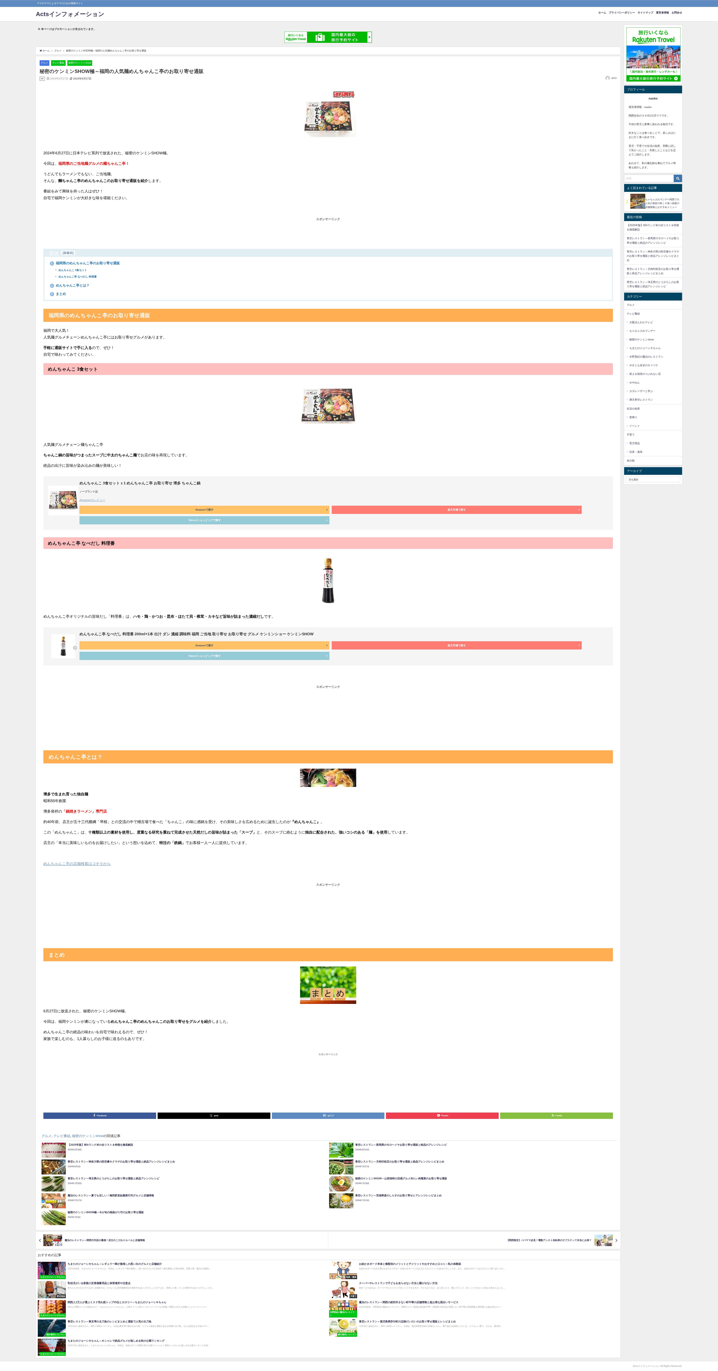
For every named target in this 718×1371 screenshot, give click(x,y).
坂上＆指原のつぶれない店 (645, 374)
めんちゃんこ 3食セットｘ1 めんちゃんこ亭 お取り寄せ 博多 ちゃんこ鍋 (139, 483)
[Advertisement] (328, 230)
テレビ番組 (58, 63)
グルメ (44, 63)
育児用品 (634, 443)
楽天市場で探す (457, 509)
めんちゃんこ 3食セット (72, 270)
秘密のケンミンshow (79, 63)
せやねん (634, 382)
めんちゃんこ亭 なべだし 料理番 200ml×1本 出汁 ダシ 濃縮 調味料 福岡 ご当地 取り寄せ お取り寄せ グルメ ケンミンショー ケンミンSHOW (196, 634)
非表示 (68, 253)
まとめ (58, 293)
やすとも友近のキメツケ (643, 365)
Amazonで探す (204, 509)
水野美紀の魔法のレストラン (646, 356)
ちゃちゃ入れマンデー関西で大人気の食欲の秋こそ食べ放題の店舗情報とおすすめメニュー (662, 203)
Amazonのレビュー (92, 500)
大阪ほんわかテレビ (641, 322)
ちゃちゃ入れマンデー (642, 331)
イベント (634, 426)
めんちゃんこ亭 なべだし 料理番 (77, 276)
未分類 (631, 460)
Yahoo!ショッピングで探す (204, 520)
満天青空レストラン (641, 399)
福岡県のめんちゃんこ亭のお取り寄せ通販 (85, 263)
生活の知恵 (633, 408)
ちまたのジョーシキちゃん (645, 348)
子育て (631, 434)
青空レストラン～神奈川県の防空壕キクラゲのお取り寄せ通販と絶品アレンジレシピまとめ (653, 255)
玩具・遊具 (635, 452)
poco (614, 78)
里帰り (633, 417)
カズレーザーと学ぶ (641, 391)
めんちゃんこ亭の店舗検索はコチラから (77, 864)
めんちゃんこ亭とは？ (70, 285)
